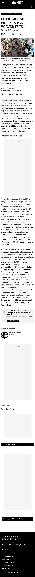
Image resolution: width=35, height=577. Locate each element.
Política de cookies (8, 556)
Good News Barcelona (12, 14)
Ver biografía (11, 334)
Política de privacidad (9, 562)
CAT (30, 7)
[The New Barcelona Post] (11, 538)
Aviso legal (5, 559)
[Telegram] (17, 94)
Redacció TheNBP (7, 88)
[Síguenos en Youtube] (15, 572)
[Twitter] (6, 94)
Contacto (5, 549)
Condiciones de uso (8, 565)
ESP (33, 7)
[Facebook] (2, 94)
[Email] (20, 94)
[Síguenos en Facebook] (3, 572)
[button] (3, 2)
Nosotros (5, 553)
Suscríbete (5, 7)
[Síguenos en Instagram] (12, 572)
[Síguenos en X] (6, 572)
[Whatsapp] (13, 94)
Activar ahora (11, 320)
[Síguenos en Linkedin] (9, 572)
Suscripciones (6, 568)
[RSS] (18, 572)
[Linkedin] (9, 94)
